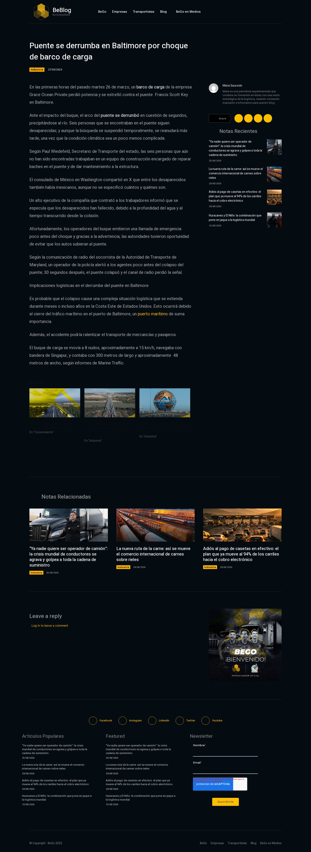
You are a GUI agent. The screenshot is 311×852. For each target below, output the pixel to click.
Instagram (135, 720)
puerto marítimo (153, 314)
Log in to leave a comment (50, 625)
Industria (37, 69)
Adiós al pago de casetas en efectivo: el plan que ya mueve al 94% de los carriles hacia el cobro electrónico (235, 196)
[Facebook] (238, 12)
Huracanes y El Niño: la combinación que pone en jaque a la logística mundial (235, 217)
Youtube (217, 720)
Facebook (106, 720)
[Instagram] (248, 12)
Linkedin (164, 720)
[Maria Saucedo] (213, 97)
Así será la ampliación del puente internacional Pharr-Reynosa (50, 426)
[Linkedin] (258, 12)
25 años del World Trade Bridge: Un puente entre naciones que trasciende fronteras (164, 428)
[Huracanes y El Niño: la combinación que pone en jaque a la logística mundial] (274, 219)
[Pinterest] (258, 118)
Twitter (190, 720)
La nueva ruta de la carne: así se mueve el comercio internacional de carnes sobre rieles (236, 173)
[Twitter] (268, 12)
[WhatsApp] (268, 118)
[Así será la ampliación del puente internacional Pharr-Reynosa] (54, 402)
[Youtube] (278, 12)
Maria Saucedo (232, 85)
